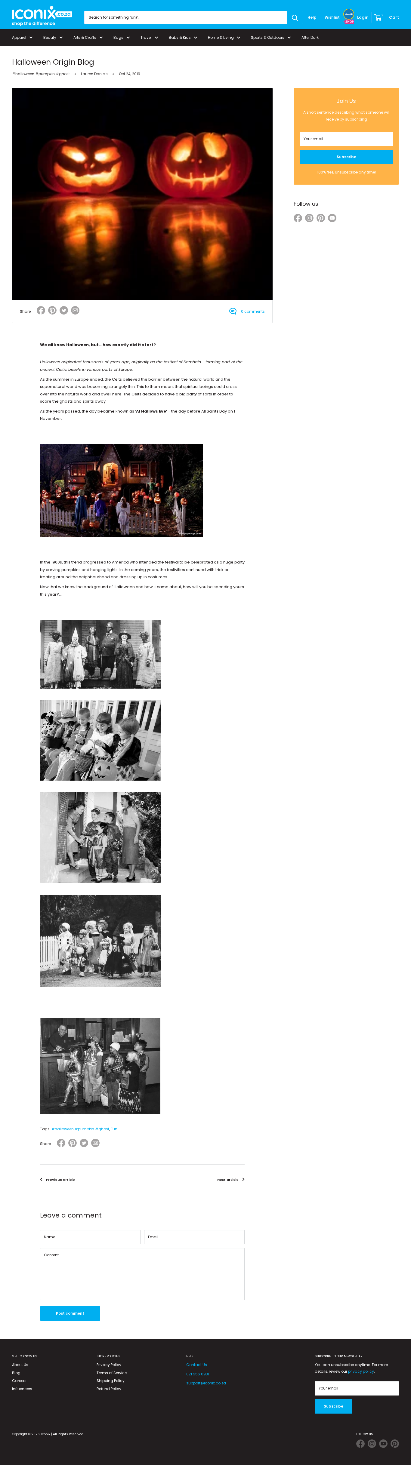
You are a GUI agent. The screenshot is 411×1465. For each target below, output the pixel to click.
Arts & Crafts (84, 37)
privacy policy (361, 1371)
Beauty (49, 37)
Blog (16, 1372)
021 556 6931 (197, 1374)
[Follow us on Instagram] (309, 219)
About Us (20, 1364)
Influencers (22, 1388)
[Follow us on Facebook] (298, 219)
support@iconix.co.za (206, 1383)
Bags (118, 37)
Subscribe (346, 156)
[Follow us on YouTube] (332, 219)
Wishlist (332, 17)
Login (363, 17)
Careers (19, 1380)
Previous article (60, 1179)
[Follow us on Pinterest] (321, 219)
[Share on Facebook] (41, 311)
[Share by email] (75, 311)
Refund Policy (109, 1388)
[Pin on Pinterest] (52, 311)
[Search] (294, 17)
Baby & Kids (180, 37)
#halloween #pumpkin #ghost (41, 73)
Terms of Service (112, 1372)
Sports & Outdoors (267, 37)
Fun (114, 1129)
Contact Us (196, 1364)
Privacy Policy (109, 1364)
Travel (146, 37)
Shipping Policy (111, 1380)
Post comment (70, 1313)
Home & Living (221, 37)
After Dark (310, 37)
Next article (228, 1179)
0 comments (253, 311)
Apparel (19, 37)
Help (312, 17)
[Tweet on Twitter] (64, 310)
